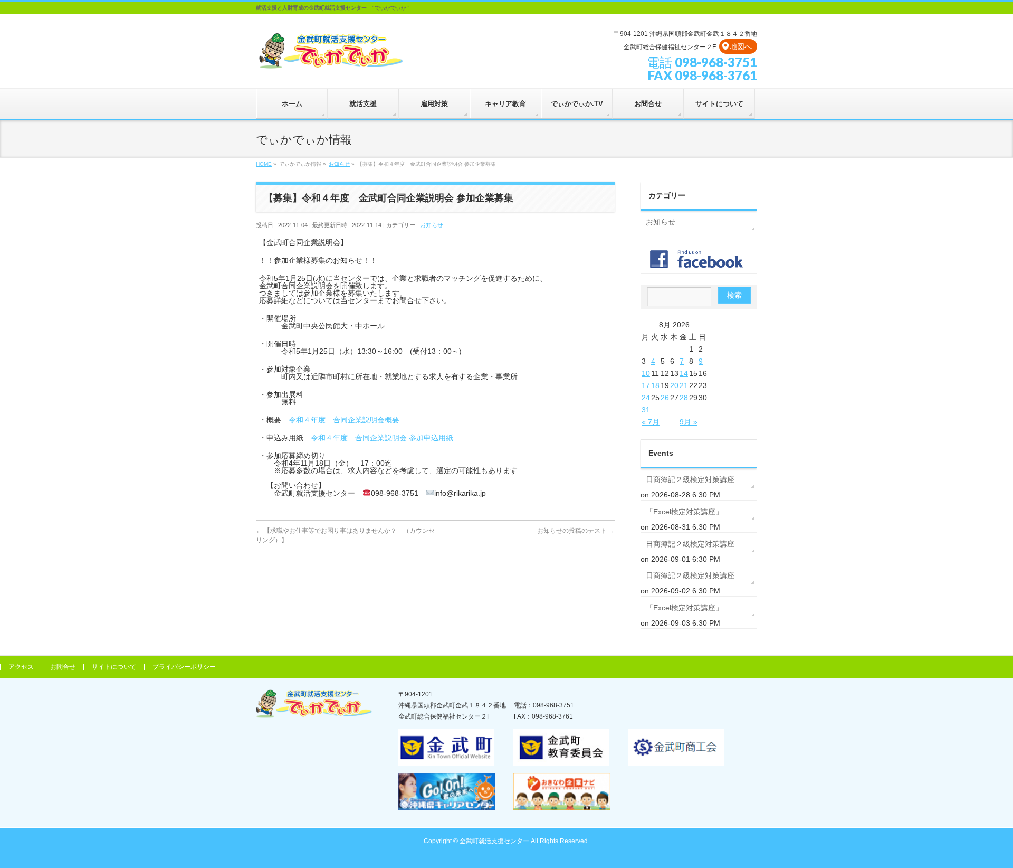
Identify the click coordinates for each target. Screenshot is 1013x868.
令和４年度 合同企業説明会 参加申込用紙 (382, 437)
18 (655, 385)
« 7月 (651, 422)
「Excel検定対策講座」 (684, 511)
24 (646, 397)
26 (665, 397)
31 (646, 409)
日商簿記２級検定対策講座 (690, 479)
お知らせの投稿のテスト (576, 530)
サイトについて (114, 667)
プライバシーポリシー (184, 667)
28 (684, 397)
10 (646, 373)
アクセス (21, 667)
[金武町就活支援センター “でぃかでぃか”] (330, 59)
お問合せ (62, 667)
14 (684, 373)
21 (684, 385)
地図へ (741, 46)
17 (646, 385)
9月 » (688, 422)
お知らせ (431, 225)
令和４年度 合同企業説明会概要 (344, 420)
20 (674, 385)
